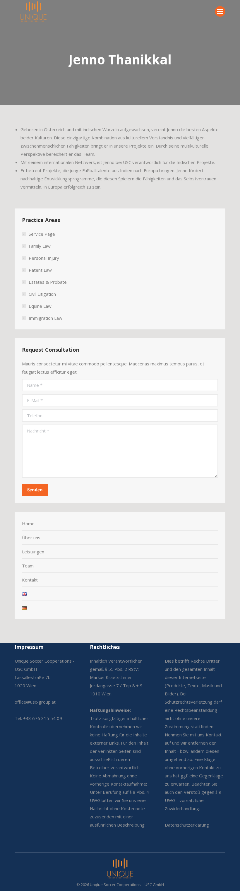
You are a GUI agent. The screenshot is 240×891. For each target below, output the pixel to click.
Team (28, 566)
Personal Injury (44, 258)
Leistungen (33, 552)
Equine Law (40, 306)
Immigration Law (45, 318)
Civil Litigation (42, 294)
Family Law (40, 246)
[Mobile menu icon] (220, 11)
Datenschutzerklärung (187, 825)
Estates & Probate (48, 282)
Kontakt (30, 580)
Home (28, 523)
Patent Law (40, 270)
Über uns (31, 538)
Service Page (42, 234)
